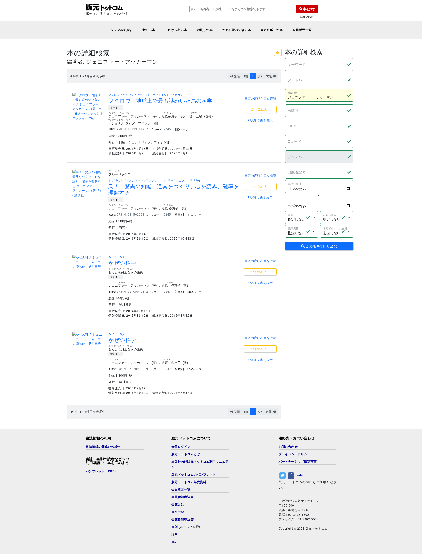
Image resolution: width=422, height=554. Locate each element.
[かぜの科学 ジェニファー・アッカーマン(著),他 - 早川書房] (87, 262)
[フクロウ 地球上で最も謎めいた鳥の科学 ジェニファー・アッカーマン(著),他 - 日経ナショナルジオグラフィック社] (87, 106)
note (299, 475)
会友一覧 (177, 512)
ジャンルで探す (121, 30)
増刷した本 (205, 30)
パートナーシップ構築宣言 (298, 461)
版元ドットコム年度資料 (188, 482)
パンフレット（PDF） (102, 471)
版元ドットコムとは (185, 454)
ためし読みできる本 (236, 30)
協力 (174, 541)
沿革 (174, 534)
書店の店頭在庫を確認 (260, 98)
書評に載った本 (272, 30)
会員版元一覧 (302, 30)
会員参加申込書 (182, 497)
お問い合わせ (288, 446)
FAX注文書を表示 (260, 120)
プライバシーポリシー (294, 454)
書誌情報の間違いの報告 (103, 446)
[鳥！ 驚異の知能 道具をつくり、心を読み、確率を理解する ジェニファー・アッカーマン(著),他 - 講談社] (87, 183)
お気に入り (262, 109)
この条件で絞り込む (321, 246)
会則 (174, 527)
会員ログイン (181, 446)
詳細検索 (306, 16)
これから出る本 (176, 30)
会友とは (177, 504)
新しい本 (148, 30)
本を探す (308, 9)
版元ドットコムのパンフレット (193, 474)
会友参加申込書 (182, 519)
